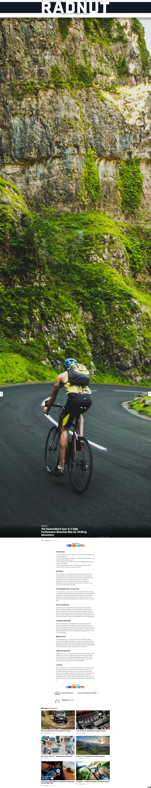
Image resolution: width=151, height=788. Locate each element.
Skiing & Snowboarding (75, 14)
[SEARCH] (109, 14)
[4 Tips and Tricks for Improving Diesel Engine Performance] (93, 719)
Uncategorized (52, 708)
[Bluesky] (79, 546)
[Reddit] (72, 546)
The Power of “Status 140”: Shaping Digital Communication (56, 756)
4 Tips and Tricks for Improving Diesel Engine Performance (91, 731)
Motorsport (86, 14)
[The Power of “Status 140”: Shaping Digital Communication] (58, 745)
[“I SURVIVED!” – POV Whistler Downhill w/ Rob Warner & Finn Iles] (93, 770)
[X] (70, 546)
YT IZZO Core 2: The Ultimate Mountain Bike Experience (90, 756)
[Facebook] (67, 546)
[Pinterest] (74, 546)
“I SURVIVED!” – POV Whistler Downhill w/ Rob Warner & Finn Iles (93, 781)
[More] (84, 546)
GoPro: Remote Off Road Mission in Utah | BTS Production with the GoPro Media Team (57, 782)
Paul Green (102, 536)
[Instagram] (81, 546)
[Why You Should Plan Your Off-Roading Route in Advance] (58, 719)
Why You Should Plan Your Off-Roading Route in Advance (56, 731)
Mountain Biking (64, 14)
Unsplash (107, 536)
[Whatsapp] (77, 546)
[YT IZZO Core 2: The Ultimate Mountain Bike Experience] (93, 745)
